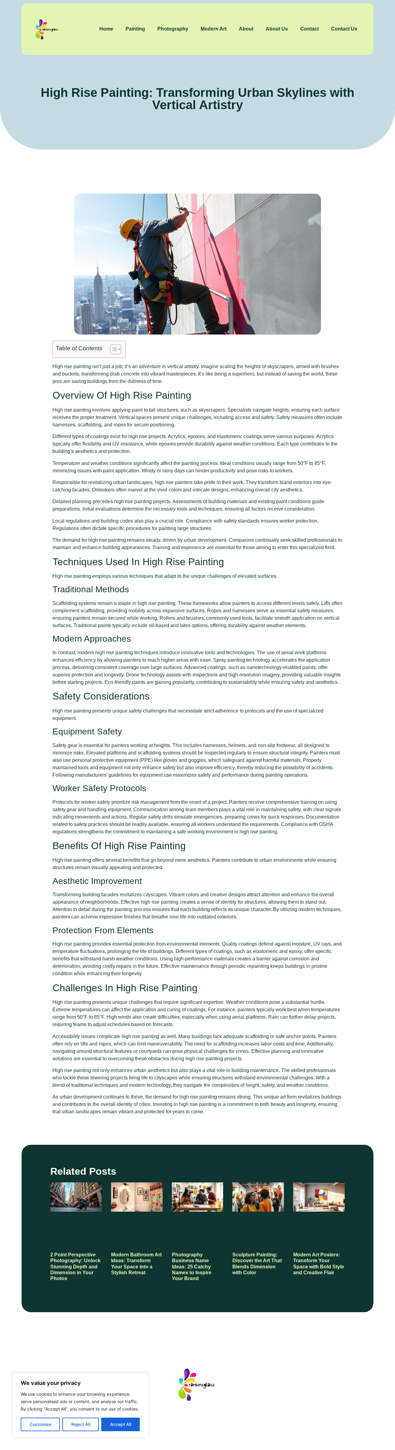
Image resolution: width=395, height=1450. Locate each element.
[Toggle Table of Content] (112, 349)
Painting (135, 28)
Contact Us (344, 28)
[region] (80, 1405)
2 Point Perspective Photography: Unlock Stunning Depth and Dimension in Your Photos (75, 1266)
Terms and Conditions (286, 1421)
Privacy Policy (230, 1421)
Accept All (120, 1424)
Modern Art (214, 28)
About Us (277, 28)
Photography (172, 28)
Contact (309, 28)
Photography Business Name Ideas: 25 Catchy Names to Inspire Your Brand (191, 1266)
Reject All (80, 1424)
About (246, 28)
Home (106, 28)
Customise (40, 1424)
